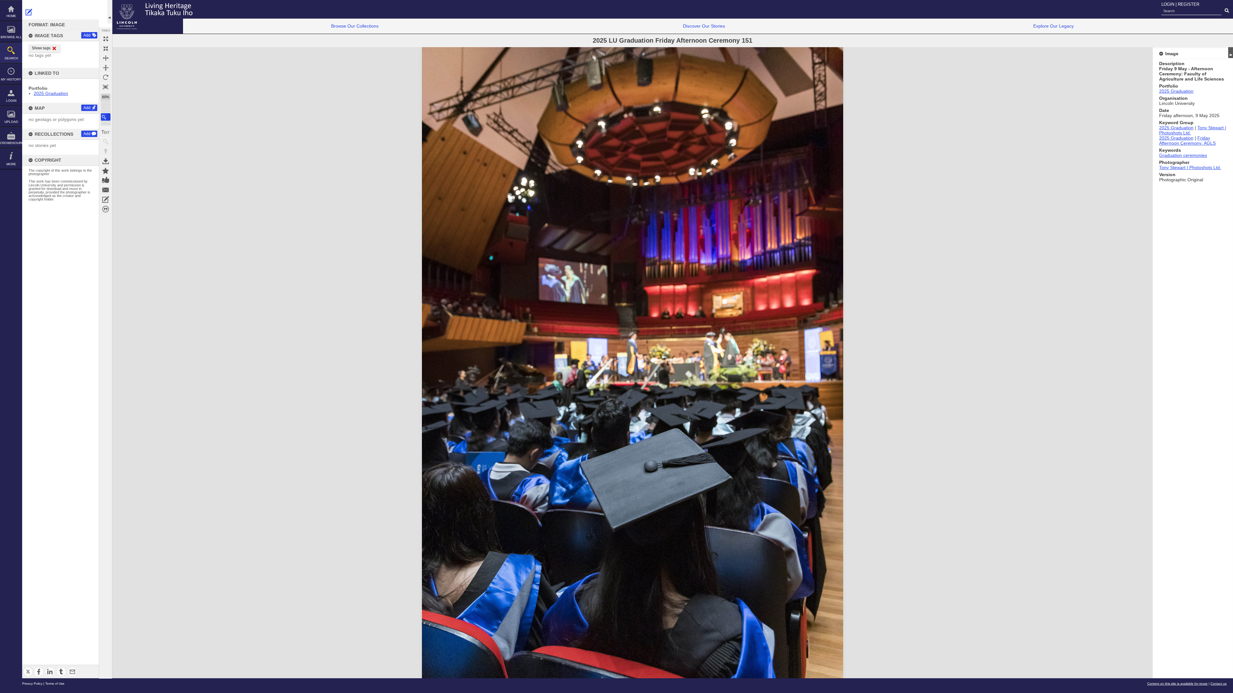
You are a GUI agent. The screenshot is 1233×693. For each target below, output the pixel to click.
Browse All (11, 37)
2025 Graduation (51, 93)
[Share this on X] (28, 668)
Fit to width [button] (105, 58)
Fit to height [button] (105, 68)
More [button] (11, 164)
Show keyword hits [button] (105, 142)
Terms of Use (55, 683)
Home (11, 16)
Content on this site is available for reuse (1177, 683)
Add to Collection (105, 170)
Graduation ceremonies (1183, 155)
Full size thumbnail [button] (105, 39)
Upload (11, 122)
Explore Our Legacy (1053, 26)
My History (11, 79)
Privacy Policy (32, 683)
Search (11, 58)
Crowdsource (11, 143)
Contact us (1219, 683)
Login (11, 100)
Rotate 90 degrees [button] (105, 77)
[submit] (1226, 11)
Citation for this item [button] (105, 209)
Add (87, 35)
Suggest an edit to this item (28, 12)
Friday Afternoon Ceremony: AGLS (1187, 140)
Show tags (41, 48)
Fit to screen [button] (105, 48)
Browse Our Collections (355, 26)
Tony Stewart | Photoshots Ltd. (1190, 167)
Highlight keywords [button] (105, 151)
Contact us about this (105, 190)
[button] (105, 117)
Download (105, 161)
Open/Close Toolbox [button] (109, 11)
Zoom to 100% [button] (105, 87)
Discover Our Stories (704, 26)
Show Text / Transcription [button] (105, 132)
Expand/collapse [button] (1230, 52)
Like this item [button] (105, 180)
